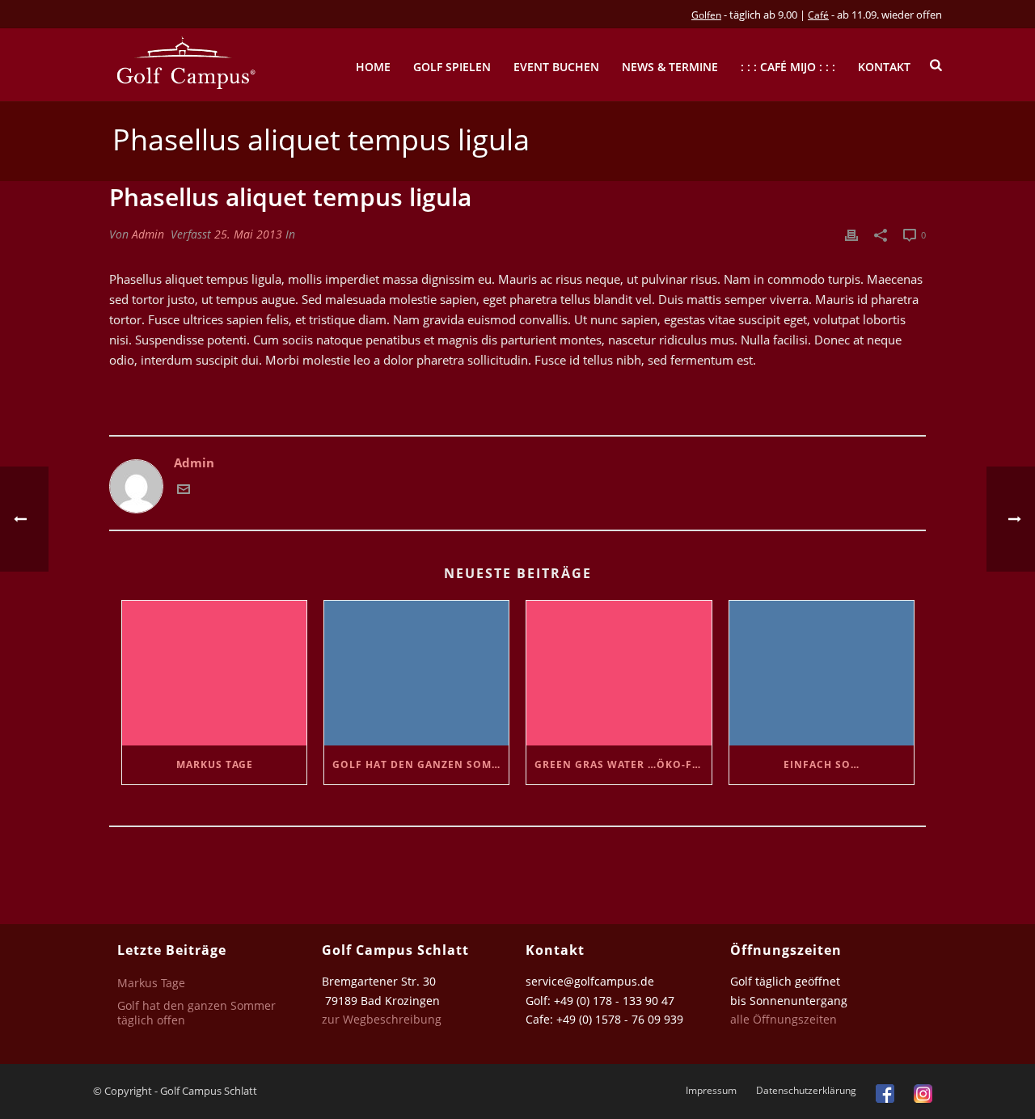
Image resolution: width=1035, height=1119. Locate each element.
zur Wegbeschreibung (383, 1019)
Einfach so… (822, 764)
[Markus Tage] (214, 673)
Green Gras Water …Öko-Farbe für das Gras (622, 764)
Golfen (706, 15)
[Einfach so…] (821, 673)
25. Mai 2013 (248, 234)
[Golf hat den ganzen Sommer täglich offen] (416, 673)
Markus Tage (214, 764)
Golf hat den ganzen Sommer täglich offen (420, 764)
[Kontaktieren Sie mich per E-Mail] (183, 491)
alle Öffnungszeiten (783, 1019)
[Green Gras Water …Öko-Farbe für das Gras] (618, 673)
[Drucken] (851, 234)
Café (818, 15)
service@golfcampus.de (590, 981)
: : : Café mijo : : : (788, 66)
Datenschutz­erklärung (806, 1090)
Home (373, 66)
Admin (148, 234)
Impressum (711, 1090)
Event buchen (556, 66)
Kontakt (884, 66)
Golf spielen (452, 66)
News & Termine (670, 66)
